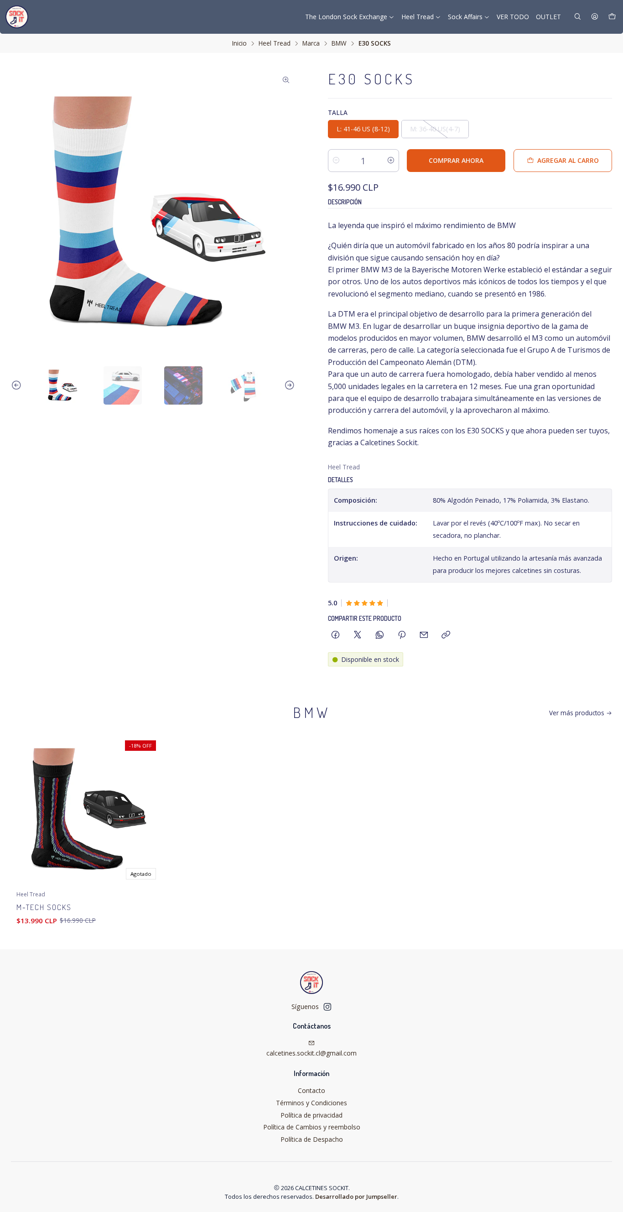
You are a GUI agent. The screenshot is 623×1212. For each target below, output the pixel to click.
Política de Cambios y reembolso (311, 1127)
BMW (339, 43)
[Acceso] (595, 17)
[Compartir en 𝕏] (357, 635)
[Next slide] (288, 385)
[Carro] (612, 17)
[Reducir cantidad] (336, 161)
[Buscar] (577, 17)
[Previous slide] (18, 385)
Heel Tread (275, 43)
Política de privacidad (311, 1115)
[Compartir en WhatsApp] (379, 635)
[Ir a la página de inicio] (16, 16)
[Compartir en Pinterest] (402, 635)
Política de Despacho (311, 1139)
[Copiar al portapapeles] (445, 635)
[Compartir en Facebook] (335, 635)
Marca (311, 43)
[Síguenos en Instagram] (327, 1006)
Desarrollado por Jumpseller (356, 1196)
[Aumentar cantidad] (391, 161)
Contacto (311, 1090)
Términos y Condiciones (311, 1102)
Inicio (239, 43)
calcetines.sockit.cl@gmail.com (311, 1053)
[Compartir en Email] (423, 635)
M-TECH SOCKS (44, 907)
